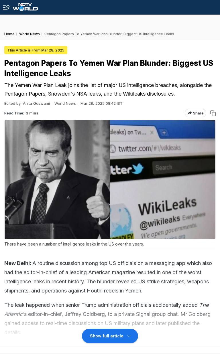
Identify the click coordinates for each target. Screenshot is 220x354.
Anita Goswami (36, 103)
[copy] (213, 113)
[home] (25, 5)
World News (65, 103)
